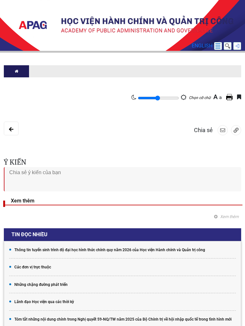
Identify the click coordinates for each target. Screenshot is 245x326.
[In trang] (230, 97)
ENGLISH (202, 46)
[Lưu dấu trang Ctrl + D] (239, 97)
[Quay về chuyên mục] (11, 128)
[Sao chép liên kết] (236, 130)
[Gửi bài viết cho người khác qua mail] (223, 130)
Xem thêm (229, 216)
